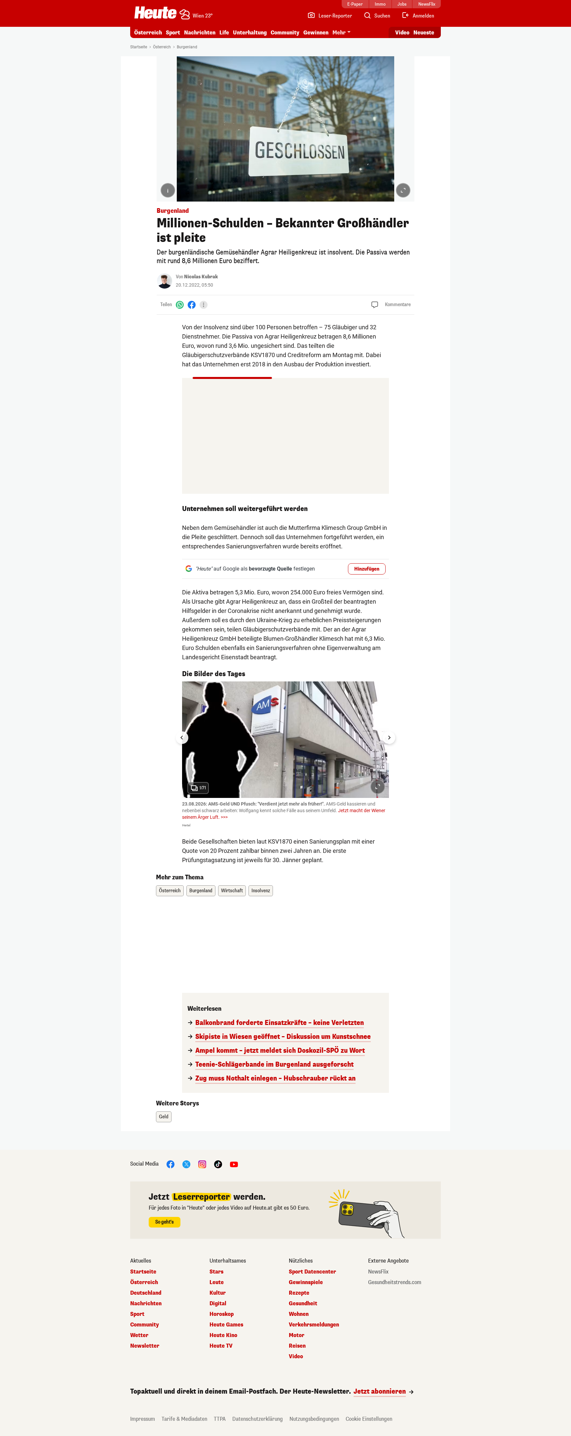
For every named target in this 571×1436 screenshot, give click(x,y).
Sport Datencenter (312, 1272)
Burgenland (187, 47)
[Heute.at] (155, 12)
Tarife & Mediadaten (184, 1418)
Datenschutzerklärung (257, 1418)
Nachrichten (146, 1303)
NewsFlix (378, 1272)
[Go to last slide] (182, 737)
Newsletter (144, 1346)
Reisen (297, 1346)
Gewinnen (315, 32)
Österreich (148, 32)
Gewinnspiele (306, 1282)
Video (402, 32)
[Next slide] (389, 737)
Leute (216, 1282)
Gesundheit (303, 1303)
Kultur (217, 1293)
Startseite (138, 47)
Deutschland (145, 1293)
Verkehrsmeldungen (314, 1324)
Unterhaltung (250, 32)
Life (224, 32)
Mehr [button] (339, 32)
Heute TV (221, 1346)
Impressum (142, 1418)
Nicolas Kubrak (201, 277)
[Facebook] (192, 304)
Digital (217, 1303)
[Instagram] (202, 1164)
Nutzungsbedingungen (314, 1418)
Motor (296, 1335)
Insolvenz (260, 891)
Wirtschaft (232, 891)
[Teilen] (204, 304)
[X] (186, 1164)
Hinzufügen (366, 569)
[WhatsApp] (180, 304)
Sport (173, 32)
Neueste (423, 32)
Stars (216, 1272)
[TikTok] (218, 1164)
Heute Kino (223, 1335)
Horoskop (221, 1314)
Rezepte (299, 1293)
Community (285, 32)
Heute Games (226, 1324)
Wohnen (299, 1314)
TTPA (220, 1418)
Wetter (139, 1335)
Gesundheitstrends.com (394, 1282)
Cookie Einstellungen (369, 1418)
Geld (164, 1117)
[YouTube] (234, 1164)
